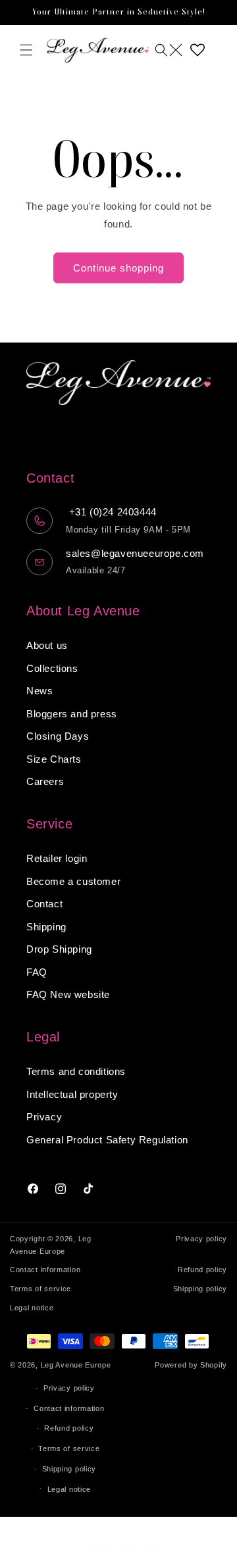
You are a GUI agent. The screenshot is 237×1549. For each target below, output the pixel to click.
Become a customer (73, 881)
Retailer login (56, 858)
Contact (44, 903)
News (39, 690)
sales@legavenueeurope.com (135, 553)
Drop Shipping (59, 949)
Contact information (45, 1270)
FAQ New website (68, 994)
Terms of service (40, 1289)
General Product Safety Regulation (107, 1139)
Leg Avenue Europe (76, 1365)
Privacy (44, 1116)
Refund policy (202, 1270)
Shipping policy (200, 1289)
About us (47, 645)
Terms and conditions (76, 1071)
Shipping (46, 926)
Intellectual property (72, 1094)
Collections (52, 668)
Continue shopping (118, 268)
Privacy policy (201, 1239)
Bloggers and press (71, 713)
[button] (26, 50)
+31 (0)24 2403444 (111, 511)
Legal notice (31, 1308)
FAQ (36, 972)
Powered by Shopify (191, 1365)
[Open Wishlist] (197, 50)
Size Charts (54, 759)
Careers (45, 781)
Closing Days (57, 736)
